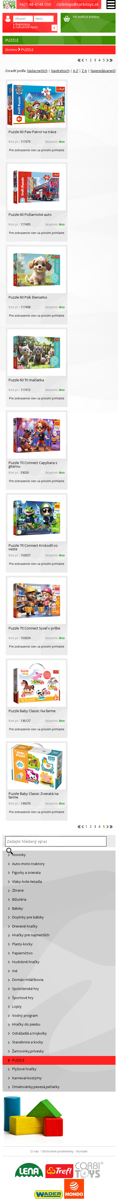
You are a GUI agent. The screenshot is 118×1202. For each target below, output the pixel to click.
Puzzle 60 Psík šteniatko (28, 297)
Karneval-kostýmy (27, 1078)
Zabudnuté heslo (26, 27)
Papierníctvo (22, 953)
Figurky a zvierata (26, 872)
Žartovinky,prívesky (28, 1051)
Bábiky (17, 908)
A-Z (75, 70)
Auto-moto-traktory (28, 864)
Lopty (17, 1006)
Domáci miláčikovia (27, 979)
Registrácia (22, 24)
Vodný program (25, 1015)
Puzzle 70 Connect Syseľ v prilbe (34, 628)
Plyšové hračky (24, 1069)
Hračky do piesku (26, 1024)
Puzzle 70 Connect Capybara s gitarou (33, 464)
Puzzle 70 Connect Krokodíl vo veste (33, 547)
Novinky (19, 854)
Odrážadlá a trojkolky (29, 1033)
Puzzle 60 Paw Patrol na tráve (32, 132)
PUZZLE (27, 49)
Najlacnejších (37, 70)
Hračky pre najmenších (30, 935)
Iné (14, 971)
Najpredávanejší (103, 70)
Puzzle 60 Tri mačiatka (26, 380)
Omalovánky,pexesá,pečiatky (36, 1086)
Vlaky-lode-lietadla (27, 881)
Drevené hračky (25, 926)
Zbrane (18, 890)
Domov (11, 49)
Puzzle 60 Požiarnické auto (30, 214)
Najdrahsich (60, 70)
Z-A (84, 70)
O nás (34, 1151)
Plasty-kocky (22, 944)
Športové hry (22, 997)
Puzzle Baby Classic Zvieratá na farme (33, 795)
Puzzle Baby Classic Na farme (32, 711)
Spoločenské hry (25, 988)
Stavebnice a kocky (27, 1042)
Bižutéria (19, 899)
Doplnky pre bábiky (28, 917)
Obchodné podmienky (57, 1151)
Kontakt (82, 1151)
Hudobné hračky (26, 962)
